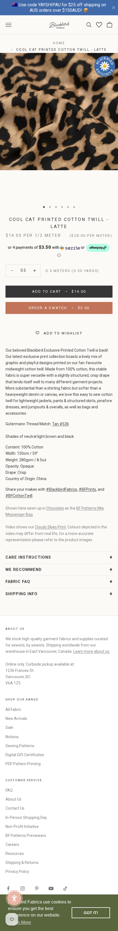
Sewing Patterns (19, 746)
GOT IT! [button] (91, 913)
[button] (59, 250)
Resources (14, 853)
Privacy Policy (17, 871)
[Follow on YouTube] (51, 888)
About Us (13, 799)
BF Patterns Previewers (25, 835)
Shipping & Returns (21, 862)
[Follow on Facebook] (8, 888)
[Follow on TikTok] (65, 888)
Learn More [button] (20, 922)
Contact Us (14, 808)
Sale (9, 727)
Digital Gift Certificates (24, 755)
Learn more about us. (91, 651)
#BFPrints (87, 489)
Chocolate (55, 508)
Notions (12, 737)
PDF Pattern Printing (23, 764)
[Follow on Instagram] (22, 888)
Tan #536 (60, 424)
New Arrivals (16, 718)
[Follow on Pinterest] (37, 888)
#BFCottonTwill (18, 495)
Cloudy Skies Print (50, 527)
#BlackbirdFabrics (61, 489)
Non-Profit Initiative (22, 826)
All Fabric (13, 709)
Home (59, 43)
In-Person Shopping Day (26, 817)
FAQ (9, 790)
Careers (12, 844)
